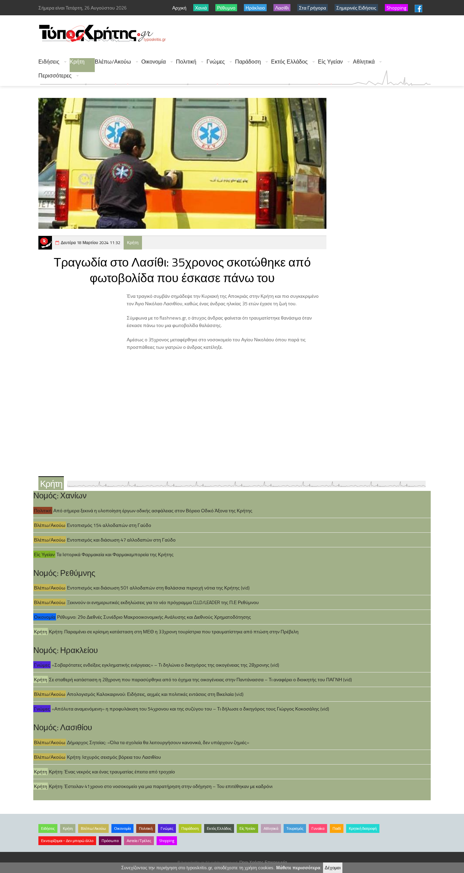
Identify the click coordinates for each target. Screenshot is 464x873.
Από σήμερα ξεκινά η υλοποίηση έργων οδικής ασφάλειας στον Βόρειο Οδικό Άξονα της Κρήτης (152, 510)
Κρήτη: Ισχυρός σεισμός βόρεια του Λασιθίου (114, 756)
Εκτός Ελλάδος (289, 61)
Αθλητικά (364, 61)
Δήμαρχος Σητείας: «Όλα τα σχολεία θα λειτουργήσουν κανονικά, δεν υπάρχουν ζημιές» (158, 742)
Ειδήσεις (48, 61)
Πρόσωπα (110, 840)
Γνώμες (216, 61)
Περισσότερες (55, 75)
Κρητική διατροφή (363, 828)
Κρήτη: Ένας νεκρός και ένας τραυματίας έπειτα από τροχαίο (112, 771)
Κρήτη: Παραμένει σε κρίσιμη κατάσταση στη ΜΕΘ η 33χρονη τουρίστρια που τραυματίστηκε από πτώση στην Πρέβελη (174, 631)
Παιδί (337, 828)
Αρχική (179, 7)
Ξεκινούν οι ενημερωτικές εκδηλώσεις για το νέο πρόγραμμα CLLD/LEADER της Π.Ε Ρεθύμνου (163, 602)
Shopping (166, 840)
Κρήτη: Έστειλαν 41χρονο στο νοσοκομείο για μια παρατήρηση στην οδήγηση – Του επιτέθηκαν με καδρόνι (160, 786)
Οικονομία (153, 61)
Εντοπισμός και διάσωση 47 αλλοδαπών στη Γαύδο (121, 539)
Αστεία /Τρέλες (139, 840)
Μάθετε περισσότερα (298, 867)
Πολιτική (186, 61)
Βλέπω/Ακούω (113, 61)
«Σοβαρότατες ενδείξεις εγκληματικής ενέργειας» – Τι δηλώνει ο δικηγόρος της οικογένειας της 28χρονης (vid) (165, 664)
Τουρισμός (294, 828)
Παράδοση (248, 61)
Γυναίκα (317, 828)
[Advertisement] (307, 34)
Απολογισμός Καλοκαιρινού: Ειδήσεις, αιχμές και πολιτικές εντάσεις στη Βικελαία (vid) (155, 694)
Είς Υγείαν (330, 61)
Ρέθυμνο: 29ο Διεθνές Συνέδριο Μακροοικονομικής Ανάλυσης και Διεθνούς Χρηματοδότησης (154, 616)
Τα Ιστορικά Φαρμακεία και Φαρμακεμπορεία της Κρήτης (115, 554)
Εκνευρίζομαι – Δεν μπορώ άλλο (67, 840)
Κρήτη (77, 61)
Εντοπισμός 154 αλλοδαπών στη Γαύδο (109, 525)
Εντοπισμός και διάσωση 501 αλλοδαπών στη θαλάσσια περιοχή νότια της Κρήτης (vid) (158, 587)
